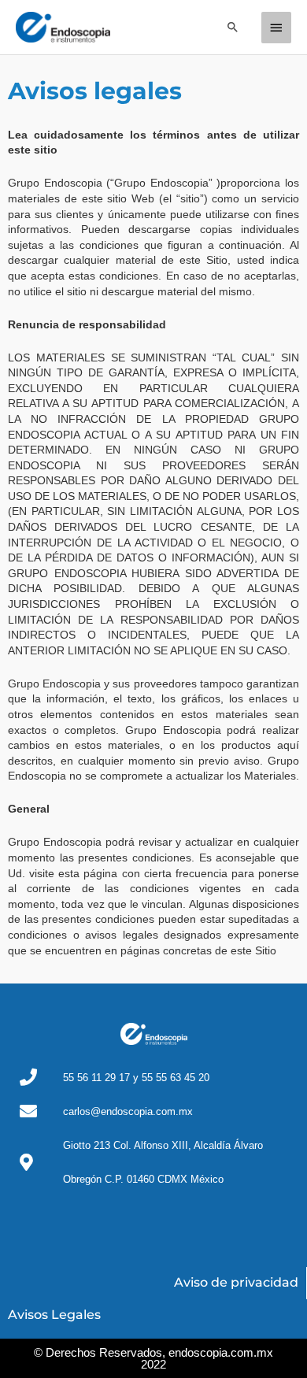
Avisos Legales (54, 1314)
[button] (233, 27)
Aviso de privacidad (236, 1282)
